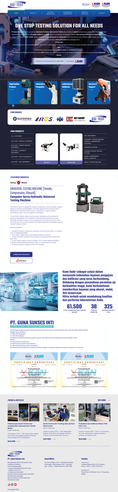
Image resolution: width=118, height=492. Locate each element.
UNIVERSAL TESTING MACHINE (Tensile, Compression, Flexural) (94, 141)
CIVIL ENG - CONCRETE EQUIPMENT (18, 151)
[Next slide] (59, 165)
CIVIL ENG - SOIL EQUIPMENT (20, 162)
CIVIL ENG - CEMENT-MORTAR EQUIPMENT (20, 146)
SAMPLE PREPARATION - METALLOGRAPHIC (92, 157)
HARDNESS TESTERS (90, 147)
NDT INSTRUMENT (90, 135)
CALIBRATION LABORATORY (67, 13)
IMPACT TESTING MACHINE (92, 162)
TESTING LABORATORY (50, 13)
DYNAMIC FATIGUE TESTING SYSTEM (93, 152)
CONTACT (101, 13)
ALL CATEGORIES (16, 136)
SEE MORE (102, 400)
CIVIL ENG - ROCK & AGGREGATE (21, 156)
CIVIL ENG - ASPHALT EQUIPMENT (22, 141)
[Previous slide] (59, 132)
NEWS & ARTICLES (84, 13)
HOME (16, 13)
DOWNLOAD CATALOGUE (21, 254)
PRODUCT (33, 13)
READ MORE (11, 441)
